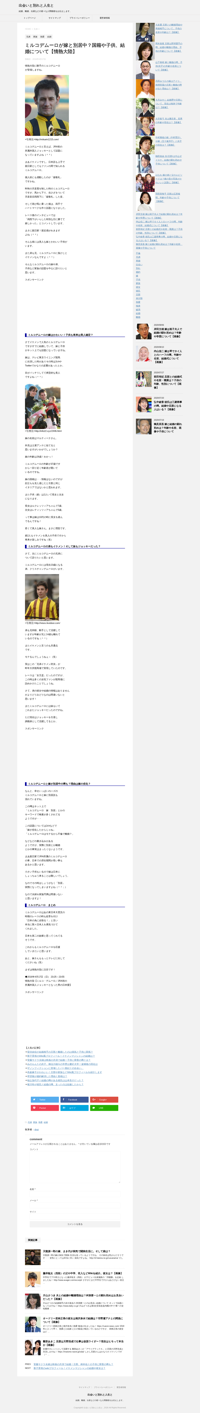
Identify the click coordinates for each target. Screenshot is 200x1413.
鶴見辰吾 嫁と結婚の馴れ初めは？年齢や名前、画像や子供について (168, 428)
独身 (138, 306)
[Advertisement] (48, 309)
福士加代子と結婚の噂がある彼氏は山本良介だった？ (55, 1080)
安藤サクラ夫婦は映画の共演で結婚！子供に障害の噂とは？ (59, 1060)
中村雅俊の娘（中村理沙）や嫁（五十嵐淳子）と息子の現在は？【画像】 (168, 141)
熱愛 (40, 1122)
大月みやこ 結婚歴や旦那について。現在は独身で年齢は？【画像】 (168, 104)
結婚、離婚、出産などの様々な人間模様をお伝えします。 (100, 1400)
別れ (138, 268)
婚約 (138, 272)
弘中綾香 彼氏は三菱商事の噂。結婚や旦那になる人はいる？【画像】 (168, 406)
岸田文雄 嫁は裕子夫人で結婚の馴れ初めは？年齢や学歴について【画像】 (168, 333)
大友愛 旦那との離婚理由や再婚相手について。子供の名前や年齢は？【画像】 (168, 28)
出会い (139, 264)
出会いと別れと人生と (36, 5)
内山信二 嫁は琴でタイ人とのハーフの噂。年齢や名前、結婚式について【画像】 (168, 356)
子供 (138, 279)
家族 (35, 1122)
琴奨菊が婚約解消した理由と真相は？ (47, 1076)
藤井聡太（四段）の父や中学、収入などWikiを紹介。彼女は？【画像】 (83, 1273)
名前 (32, 1189)
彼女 (138, 287)
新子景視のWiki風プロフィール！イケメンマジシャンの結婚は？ (61, 1056)
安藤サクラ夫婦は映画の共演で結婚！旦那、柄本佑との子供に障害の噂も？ (73, 1364)
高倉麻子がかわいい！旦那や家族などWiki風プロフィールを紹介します (64, 1072)
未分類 (139, 298)
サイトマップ (55, 18)
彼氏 (138, 291)
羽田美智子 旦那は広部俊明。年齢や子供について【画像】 (167, 198)
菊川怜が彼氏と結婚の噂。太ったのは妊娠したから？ (55, 1084)
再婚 (138, 260)
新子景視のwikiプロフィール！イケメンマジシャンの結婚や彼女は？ (69, 1368)
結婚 (46, 1122)
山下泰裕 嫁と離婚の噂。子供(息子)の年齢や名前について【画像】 (168, 66)
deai (36, 1129)
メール (34, 1200)
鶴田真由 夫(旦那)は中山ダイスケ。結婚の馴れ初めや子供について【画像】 (168, 160)
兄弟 (30, 1122)
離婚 (138, 317)
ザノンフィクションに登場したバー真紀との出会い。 (55, 1068)
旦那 (138, 294)
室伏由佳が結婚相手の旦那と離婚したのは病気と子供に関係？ (60, 1052)
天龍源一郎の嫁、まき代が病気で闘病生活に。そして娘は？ (76, 1251)
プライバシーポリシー (80, 18)
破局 (138, 309)
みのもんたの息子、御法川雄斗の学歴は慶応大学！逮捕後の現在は (62, 1064)
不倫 (138, 253)
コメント (34, 1149)
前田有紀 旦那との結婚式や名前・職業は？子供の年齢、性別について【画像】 (168, 382)
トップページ (30, 18)
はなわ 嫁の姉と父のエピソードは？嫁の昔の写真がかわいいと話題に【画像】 (168, 179)
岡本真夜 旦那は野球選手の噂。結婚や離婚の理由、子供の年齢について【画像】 (168, 47)
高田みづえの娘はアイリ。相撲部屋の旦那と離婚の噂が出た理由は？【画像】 (168, 85)
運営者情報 (105, 18)
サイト (33, 1211)
